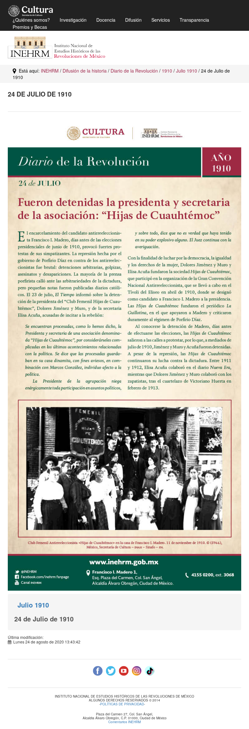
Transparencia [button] (194, 20)
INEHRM (50, 70)
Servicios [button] (160, 20)
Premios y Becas (30, 27)
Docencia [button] (105, 20)
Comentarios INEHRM (124, 722)
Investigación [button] (73, 20)
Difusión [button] (133, 20)
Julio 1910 (186, 70)
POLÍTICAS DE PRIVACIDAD (122, 704)
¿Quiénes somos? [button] (31, 20)
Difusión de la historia (85, 70)
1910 (167, 70)
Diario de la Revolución (134, 70)
